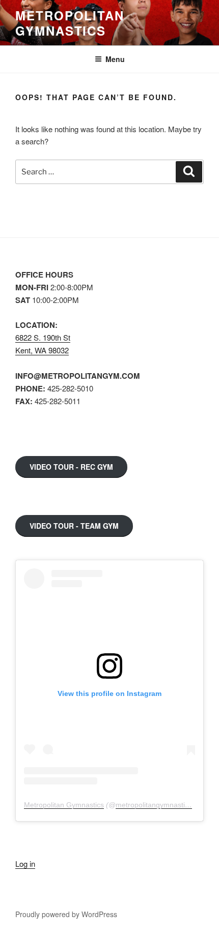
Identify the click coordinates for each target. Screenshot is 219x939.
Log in (25, 863)
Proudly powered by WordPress (66, 914)
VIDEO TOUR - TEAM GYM (74, 526)
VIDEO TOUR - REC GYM (71, 467)
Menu (115, 59)
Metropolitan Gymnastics (69, 23)
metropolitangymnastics (154, 805)
